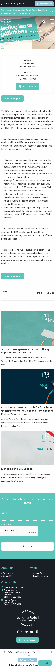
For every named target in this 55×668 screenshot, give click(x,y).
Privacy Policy (15, 665)
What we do (8, 573)
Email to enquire (12, 98)
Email (4, 513)
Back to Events (44, 293)
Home (4, 40)
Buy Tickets (28, 86)
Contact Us (8, 576)
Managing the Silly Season (17, 468)
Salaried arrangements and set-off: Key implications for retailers (25, 351)
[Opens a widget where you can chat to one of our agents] (45, 663)
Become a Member (27, 640)
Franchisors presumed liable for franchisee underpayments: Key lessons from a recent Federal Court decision (27, 411)
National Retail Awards (40, 576)
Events (13, 40)
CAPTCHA (6, 524)
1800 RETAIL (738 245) (13, 587)
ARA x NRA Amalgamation (34, 665)
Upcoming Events (38, 573)
